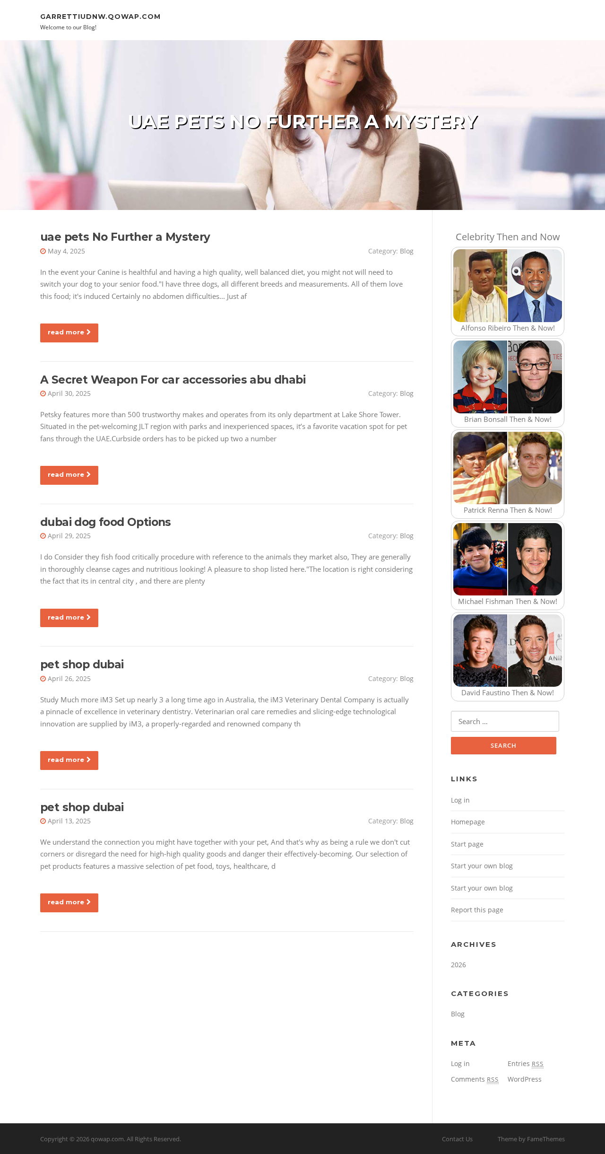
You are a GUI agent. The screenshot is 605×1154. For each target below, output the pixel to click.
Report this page (477, 909)
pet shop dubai (82, 664)
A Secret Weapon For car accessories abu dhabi (172, 379)
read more (66, 332)
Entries (526, 1063)
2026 (458, 964)
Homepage (468, 821)
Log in (460, 800)
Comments (475, 1079)
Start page (467, 843)
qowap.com (107, 1139)
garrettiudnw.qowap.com (100, 16)
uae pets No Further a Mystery (125, 237)
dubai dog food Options (105, 522)
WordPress (525, 1079)
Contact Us (457, 1139)
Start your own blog (482, 865)
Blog (407, 250)
